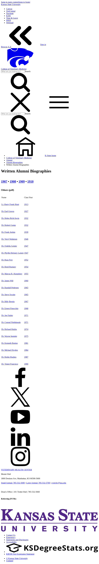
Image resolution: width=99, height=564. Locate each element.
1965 (26, 288)
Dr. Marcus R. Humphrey (11, 274)
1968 (26, 308)
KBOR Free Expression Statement (20, 554)
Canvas (9, 9)
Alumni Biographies (14, 162)
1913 (26, 204)
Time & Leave (12, 18)
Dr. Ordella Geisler (9, 246)
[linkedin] (20, 445)
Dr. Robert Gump (8, 225)
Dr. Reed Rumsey (8, 267)
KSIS (8, 16)
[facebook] (20, 386)
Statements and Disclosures (17, 540)
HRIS (8, 20)
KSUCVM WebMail (9, 506)
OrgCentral (10, 11)
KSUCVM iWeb (8, 503)
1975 (26, 336)
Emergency (10, 537)
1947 (26, 246)
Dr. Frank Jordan (8, 232)
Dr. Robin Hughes (8, 357)
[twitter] (20, 406)
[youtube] (20, 426)
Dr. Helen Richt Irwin (10, 218)
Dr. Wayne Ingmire (9, 336)
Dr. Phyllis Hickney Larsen (12, 253)
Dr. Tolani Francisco (9, 364)
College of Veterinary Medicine (14, 69)
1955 (26, 274)
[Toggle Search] (20, 91)
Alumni (9, 160)
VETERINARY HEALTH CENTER (16, 470)
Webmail (9, 23)
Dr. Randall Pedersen (10, 288)
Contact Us (10, 535)
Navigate (10, 13)
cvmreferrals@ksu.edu (26, 499)
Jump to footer (24, 2)
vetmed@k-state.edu (9, 494)
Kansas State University (10, 4)
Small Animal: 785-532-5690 (13, 483)
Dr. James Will (7, 281)
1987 (26, 357)
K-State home (50, 155)
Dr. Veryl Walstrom (9, 239)
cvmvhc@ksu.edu (58, 483)
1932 (26, 218)
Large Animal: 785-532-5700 (38, 483)
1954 (26, 267)
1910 (30, 181)
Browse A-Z (6, 47)
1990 (26, 364)
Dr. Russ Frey (7, 260)
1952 (26, 260)
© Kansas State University (17, 558)
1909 (22, 181)
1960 (26, 281)
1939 (26, 232)
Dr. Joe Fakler (7, 315)
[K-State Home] (20, 67)
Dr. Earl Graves (7, 211)
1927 (26, 211)
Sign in (43, 44)
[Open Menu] (39, 111)
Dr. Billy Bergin (8, 301)
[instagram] (20, 465)
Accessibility (11, 542)
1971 (26, 315)
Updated (9, 561)
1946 (26, 239)
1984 (26, 350)
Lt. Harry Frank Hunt (10, 204)
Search (27, 71)
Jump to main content (9, 2)
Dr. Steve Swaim (8, 295)
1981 (26, 343)
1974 (26, 329)
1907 (4, 181)
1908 (13, 181)
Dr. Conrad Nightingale (11, 322)
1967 (26, 301)
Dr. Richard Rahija (9, 329)
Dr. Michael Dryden (9, 350)
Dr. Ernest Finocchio (9, 308)
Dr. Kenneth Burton (9, 343)
